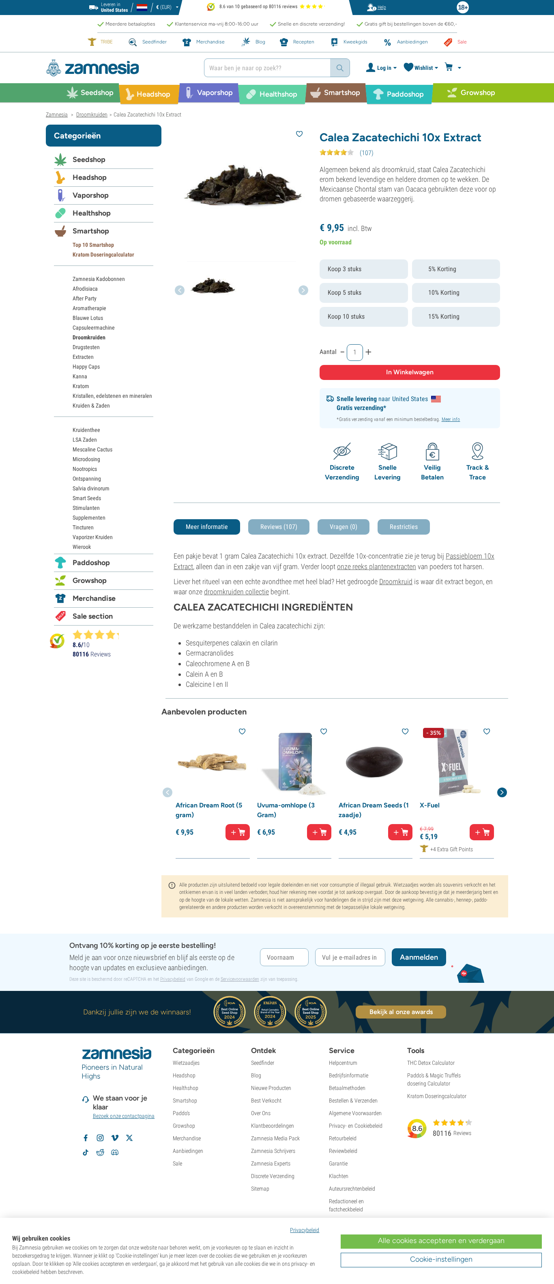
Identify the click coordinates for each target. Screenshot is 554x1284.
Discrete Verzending (272, 1176)
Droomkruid (395, 581)
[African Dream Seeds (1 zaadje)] (376, 762)
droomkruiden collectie (236, 591)
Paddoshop (91, 562)
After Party (85, 298)
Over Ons (261, 1113)
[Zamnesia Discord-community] (115, 1152)
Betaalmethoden (347, 1088)
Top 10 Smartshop (93, 245)
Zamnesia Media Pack (275, 1138)
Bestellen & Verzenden (353, 1100)
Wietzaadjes (186, 1063)
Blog (256, 1075)
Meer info (451, 419)
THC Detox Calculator (431, 1063)
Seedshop (89, 159)
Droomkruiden (89, 337)
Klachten (338, 1176)
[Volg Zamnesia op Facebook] (86, 1138)
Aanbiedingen (188, 1151)
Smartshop (91, 231)
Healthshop (92, 213)
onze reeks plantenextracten (376, 566)
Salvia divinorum (91, 488)
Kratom (81, 386)
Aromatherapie (89, 308)
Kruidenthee (86, 430)
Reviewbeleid (343, 1151)
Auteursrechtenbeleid (352, 1188)
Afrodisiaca (85, 288)
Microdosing (86, 459)
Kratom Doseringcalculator (103, 254)
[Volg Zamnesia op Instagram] (100, 1138)
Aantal (328, 352)
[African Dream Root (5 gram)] (213, 762)
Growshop (90, 580)
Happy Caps (86, 366)
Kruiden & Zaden (91, 405)
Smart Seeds (87, 498)
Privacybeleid (172, 979)
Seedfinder (262, 1063)
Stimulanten (86, 508)
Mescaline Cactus (92, 449)
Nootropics (85, 469)
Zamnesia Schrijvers (273, 1151)
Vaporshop (91, 195)
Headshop (90, 177)
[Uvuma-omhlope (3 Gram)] (294, 762)
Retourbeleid (342, 1138)
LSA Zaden (85, 439)
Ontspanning (87, 478)
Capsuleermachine (94, 327)
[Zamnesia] (119, 68)
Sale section (93, 616)
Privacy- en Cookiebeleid (355, 1125)
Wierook (82, 547)
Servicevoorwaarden (240, 979)
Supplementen (89, 517)
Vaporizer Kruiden (93, 537)
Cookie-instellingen (441, 1259)
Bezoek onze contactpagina (124, 1116)
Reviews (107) (278, 527)
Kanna (80, 376)
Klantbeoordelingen (272, 1125)
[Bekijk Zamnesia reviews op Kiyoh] (57, 641)
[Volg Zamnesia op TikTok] (86, 1152)
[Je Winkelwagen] (454, 68)
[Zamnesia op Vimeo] (115, 1138)
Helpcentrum (343, 1063)
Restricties (404, 527)
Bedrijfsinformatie (348, 1075)
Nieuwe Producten (271, 1088)
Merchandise (94, 598)
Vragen (343, 527)
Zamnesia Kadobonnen (99, 279)
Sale (177, 1163)
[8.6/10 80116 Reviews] (99, 634)
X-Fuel (430, 805)
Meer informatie (207, 527)
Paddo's (181, 1113)
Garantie (338, 1163)
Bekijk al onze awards (401, 1012)
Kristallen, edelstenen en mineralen (112, 396)
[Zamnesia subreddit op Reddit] (100, 1152)
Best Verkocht (266, 1100)
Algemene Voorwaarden (355, 1113)
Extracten (83, 357)
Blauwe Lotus (88, 318)
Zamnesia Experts (270, 1163)
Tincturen (83, 527)
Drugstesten (86, 347)
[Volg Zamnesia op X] (129, 1138)
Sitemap (260, 1188)
